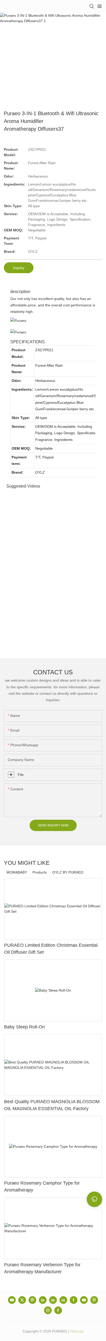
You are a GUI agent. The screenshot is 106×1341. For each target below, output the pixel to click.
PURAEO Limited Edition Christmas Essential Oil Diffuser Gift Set (51, 949)
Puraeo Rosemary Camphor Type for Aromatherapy (42, 1186)
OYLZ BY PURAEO (67, 872)
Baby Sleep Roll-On (24, 1026)
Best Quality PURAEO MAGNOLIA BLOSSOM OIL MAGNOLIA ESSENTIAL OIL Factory (52, 1105)
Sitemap (77, 1331)
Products (39, 872)
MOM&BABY (16, 872)
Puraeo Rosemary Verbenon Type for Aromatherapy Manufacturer (42, 1268)
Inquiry (18, 268)
